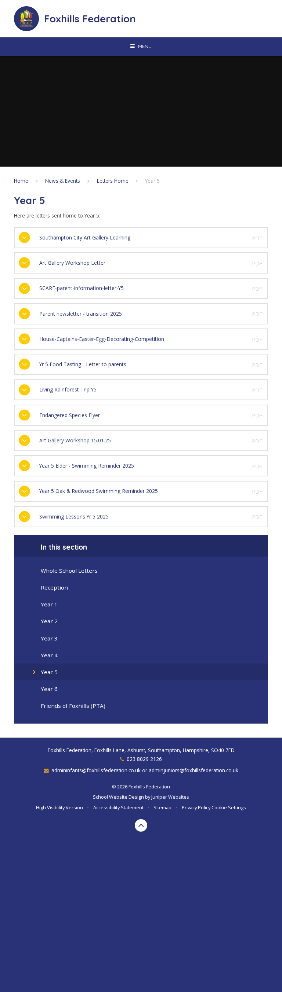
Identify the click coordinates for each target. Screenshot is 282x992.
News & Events (62, 180)
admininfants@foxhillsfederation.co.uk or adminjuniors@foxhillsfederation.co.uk (144, 770)
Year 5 (152, 180)
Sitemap (162, 807)
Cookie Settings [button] (229, 807)
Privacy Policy (196, 807)
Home (21, 180)
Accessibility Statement (118, 807)
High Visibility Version (59, 807)
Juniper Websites (170, 797)
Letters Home (113, 180)
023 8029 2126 (144, 758)
